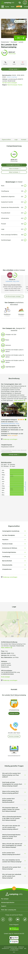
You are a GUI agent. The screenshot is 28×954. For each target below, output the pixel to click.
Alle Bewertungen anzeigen (13, 296)
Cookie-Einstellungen (16, 948)
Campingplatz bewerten (13, 165)
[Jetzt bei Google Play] (14, 941)
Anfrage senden (13, 69)
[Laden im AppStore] (14, 937)
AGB (25, 948)
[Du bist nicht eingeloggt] (25, 2)
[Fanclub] (19, 6)
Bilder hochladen (13, 172)
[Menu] (2, 6)
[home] (14, 894)
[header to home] (7, 2)
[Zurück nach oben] (14, 888)
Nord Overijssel (12, 84)
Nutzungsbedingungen (10, 947)
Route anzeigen (5, 676)
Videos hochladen (14, 168)
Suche (7, 6)
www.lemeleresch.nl (14, 755)
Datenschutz (5, 948)
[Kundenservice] (19, 2)
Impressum (21, 947)
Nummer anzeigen (14, 736)
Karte (12, 6)
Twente (20, 84)
